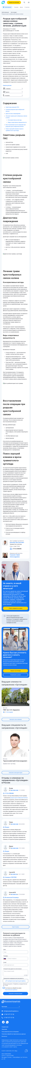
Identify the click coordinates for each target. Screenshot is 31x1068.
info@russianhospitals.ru (11, 1011)
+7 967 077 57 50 (9, 1014)
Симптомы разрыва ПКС (12, 107)
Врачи (21, 7)
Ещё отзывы (15, 927)
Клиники (16, 7)
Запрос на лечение (14, 2)
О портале (27, 7)
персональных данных (11, 989)
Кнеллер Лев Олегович (17, 542)
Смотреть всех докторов (15, 772)
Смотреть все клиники (15, 719)
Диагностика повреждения (13, 113)
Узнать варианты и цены (15, 608)
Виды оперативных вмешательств (17, 122)
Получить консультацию (15, 993)
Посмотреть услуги (15, 674)
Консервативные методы (15, 120)
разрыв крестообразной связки (19, 797)
